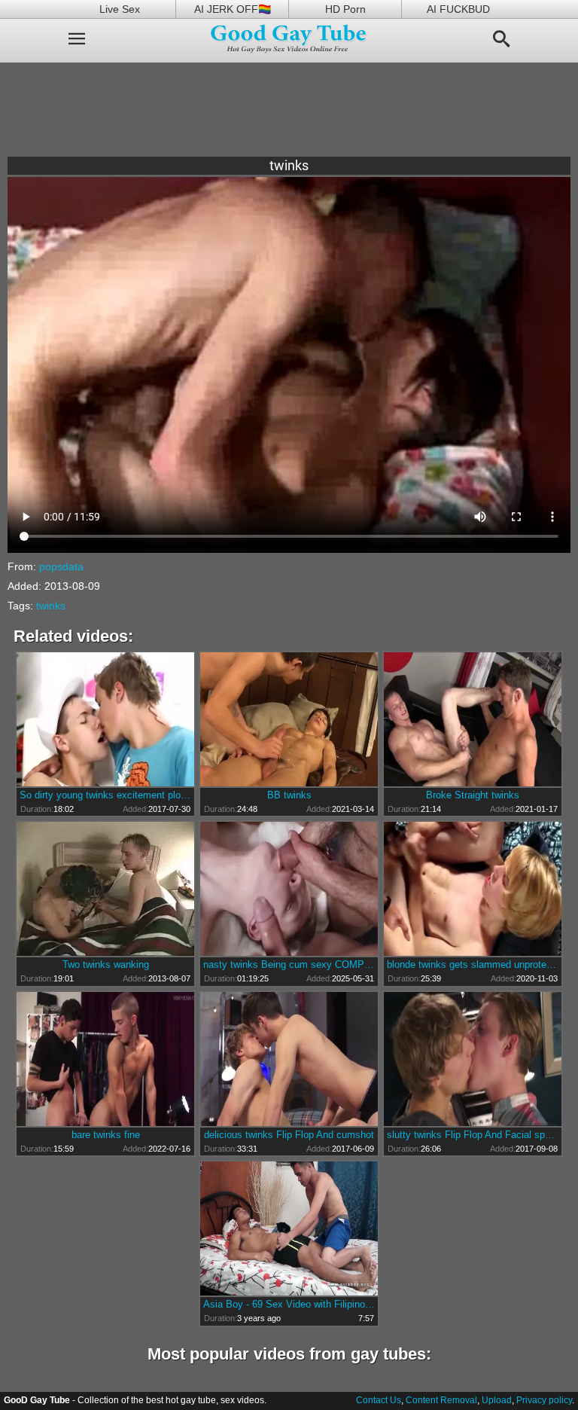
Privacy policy (544, 1400)
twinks (50, 606)
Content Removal (441, 1400)
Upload (497, 1400)
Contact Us (378, 1400)
